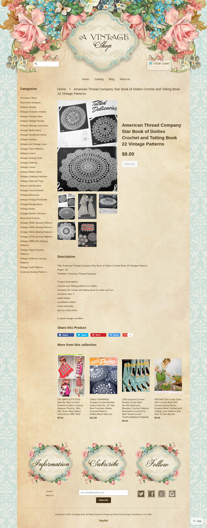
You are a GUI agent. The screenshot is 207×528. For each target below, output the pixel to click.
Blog (111, 79)
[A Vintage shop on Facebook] (151, 497)
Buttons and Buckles (30, 185)
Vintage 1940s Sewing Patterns (36, 222)
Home (85, 79)
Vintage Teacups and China (34, 125)
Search (49, 491)
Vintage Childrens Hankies (33, 176)
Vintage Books (27, 208)
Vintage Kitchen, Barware (33, 213)
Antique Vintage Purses (32, 121)
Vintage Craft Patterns (31, 267)
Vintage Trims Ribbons (31, 148)
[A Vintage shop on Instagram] (172, 497)
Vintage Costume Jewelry (33, 111)
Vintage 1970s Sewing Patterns (36, 236)
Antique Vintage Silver (31, 116)
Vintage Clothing (28, 162)
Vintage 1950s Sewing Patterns (36, 227)
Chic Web (147, 514)
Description (66, 256)
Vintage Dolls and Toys (32, 181)
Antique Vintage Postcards (33, 199)
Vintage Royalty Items (31, 204)
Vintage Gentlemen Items (33, 134)
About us (125, 79)
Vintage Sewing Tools (31, 158)
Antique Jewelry (28, 107)
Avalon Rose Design (122, 514)
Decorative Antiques (30, 102)
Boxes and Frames (30, 218)
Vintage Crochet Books (32, 190)
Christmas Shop (28, 98)
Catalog (99, 79)
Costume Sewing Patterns (33, 272)
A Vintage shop (78, 514)
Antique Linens (27, 153)
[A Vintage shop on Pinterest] (162, 497)
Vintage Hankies (28, 139)
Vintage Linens (27, 167)
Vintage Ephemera (29, 195)
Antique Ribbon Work (31, 172)
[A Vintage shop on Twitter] (141, 497)
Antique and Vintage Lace (33, 144)
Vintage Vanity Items (30, 130)
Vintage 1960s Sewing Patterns (36, 232)
